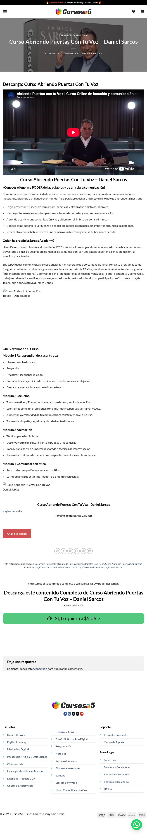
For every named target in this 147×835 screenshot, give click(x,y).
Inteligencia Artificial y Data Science (27, 756)
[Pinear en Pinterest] (83, 551)
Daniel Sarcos (115, 567)
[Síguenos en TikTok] (73, 714)
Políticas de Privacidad (116, 774)
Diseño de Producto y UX (21, 778)
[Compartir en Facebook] (64, 551)
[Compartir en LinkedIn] (90, 551)
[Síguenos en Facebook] (65, 714)
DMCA (108, 788)
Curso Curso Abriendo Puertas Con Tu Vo (60, 567)
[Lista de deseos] (133, 12)
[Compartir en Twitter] (70, 551)
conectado (40, 668)
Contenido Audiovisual (20, 785)
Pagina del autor (13, 511)
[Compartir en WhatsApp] (57, 551)
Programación (64, 746)
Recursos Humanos (66, 761)
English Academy (16, 742)
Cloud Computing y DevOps (71, 790)
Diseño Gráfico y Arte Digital (72, 739)
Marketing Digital (18, 749)
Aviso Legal (110, 759)
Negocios (61, 753)
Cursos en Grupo (90, 53)
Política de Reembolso (116, 781)
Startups (60, 775)
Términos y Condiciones (117, 767)
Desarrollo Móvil (65, 731)
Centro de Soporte (114, 742)
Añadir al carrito (17, 533)
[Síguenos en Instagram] (69, 714)
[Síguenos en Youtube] (82, 714)
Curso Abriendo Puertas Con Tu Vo (86, 563)
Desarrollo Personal (73, 35)
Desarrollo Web (16, 734)
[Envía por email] (77, 551)
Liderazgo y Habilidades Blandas (25, 771)
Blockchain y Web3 (66, 782)
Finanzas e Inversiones (68, 768)
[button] (5, 11)
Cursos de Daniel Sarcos (94, 567)
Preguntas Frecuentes (116, 734)
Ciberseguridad (15, 764)
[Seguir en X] (77, 714)
